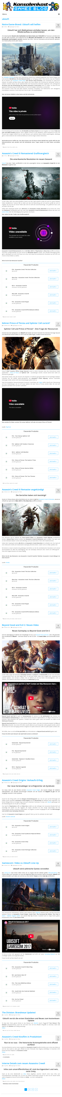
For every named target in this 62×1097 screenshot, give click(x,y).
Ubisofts (36, 1023)
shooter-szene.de (10, 816)
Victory (19, 1081)
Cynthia (6, 1014)
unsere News (5, 212)
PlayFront (8, 427)
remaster (11, 316)
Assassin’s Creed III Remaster (46, 499)
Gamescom (7, 872)
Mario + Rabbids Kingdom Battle (11, 916)
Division (5, 1030)
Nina (6, 26)
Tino (6, 155)
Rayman (38, 912)
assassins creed (6, 316)
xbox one (19, 618)
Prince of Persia (14, 372)
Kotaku (8, 562)
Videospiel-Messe (52, 872)
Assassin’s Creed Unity (18, 80)
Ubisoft (4, 163)
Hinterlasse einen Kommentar (10, 1083)
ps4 (10, 618)
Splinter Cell (12, 483)
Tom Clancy (11, 1030)
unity (16, 147)
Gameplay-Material (50, 954)
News (18, 26)
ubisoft (13, 147)
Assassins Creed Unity (8, 147)
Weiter (3, 1028)
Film (10, 1054)
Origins (40, 382)
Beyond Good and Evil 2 (42, 635)
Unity (24, 1074)
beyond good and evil (7, 774)
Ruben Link (7, 325)
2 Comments (6, 1057)
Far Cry (10, 1006)
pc (9, 1081)
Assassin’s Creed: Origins (33, 790)
